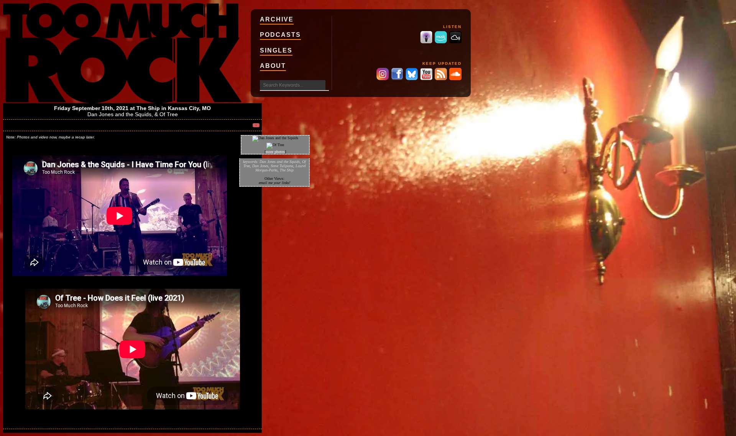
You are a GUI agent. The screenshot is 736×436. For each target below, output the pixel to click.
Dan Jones (260, 166)
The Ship (148, 108)
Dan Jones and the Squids (119, 114)
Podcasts (280, 34)
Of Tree (168, 114)
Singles (276, 50)
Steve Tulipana (282, 166)
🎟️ (256, 125)
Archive (277, 19)
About (273, 66)
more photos (275, 152)
